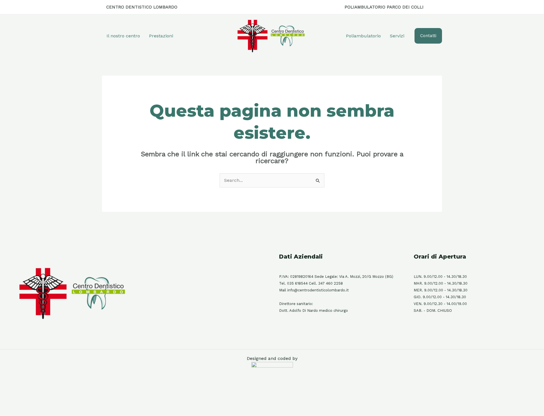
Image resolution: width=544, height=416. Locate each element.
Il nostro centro (123, 36)
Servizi (397, 36)
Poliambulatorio (363, 36)
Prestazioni (161, 36)
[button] (428, 36)
